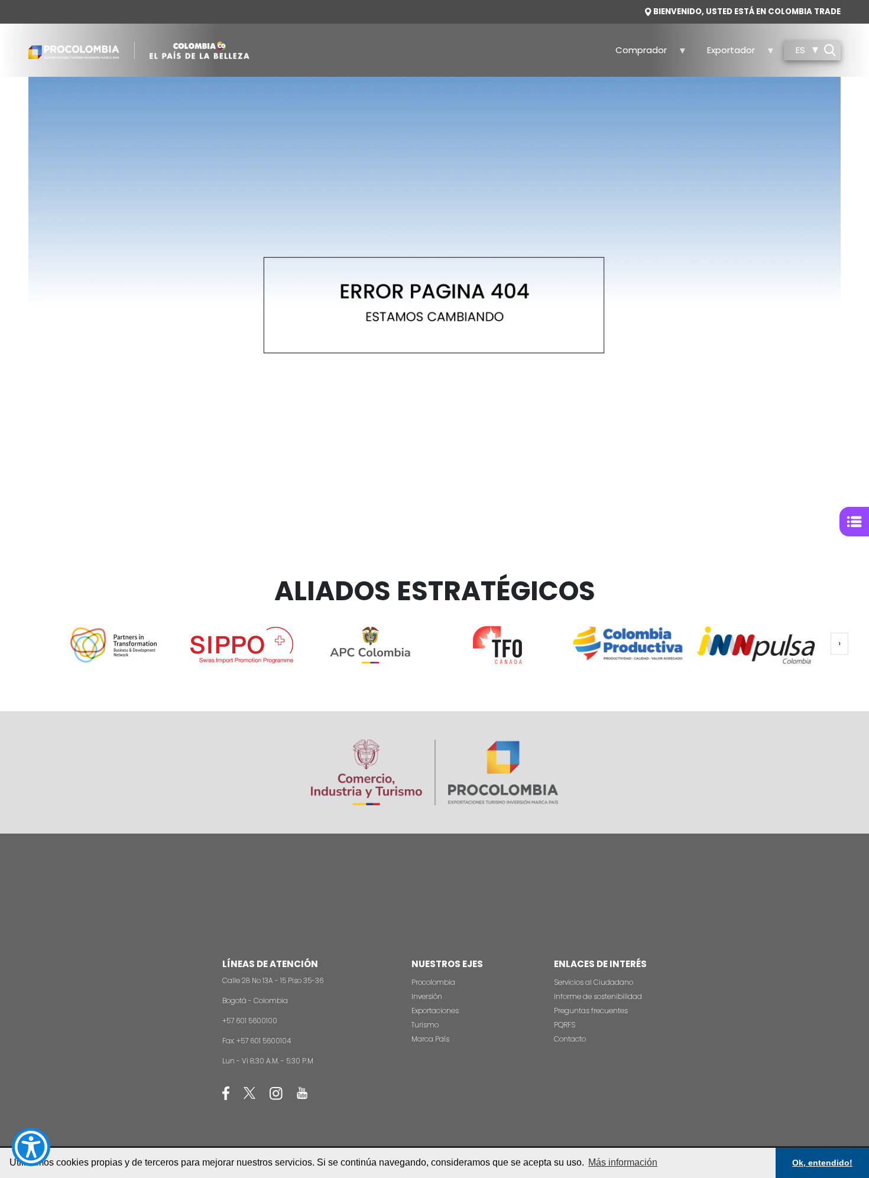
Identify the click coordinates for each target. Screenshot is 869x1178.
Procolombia (433, 982)
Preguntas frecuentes (591, 1010)
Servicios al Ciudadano (593, 982)
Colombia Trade (804, 11)
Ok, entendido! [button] (822, 1162)
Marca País (430, 1039)
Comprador (634, 53)
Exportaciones (435, 1010)
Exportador (724, 53)
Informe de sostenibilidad (598, 996)
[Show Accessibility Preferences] (31, 1147)
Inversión (426, 996)
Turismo (425, 1025)
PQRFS (564, 1025)
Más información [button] (622, 1162)
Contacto (570, 1039)
